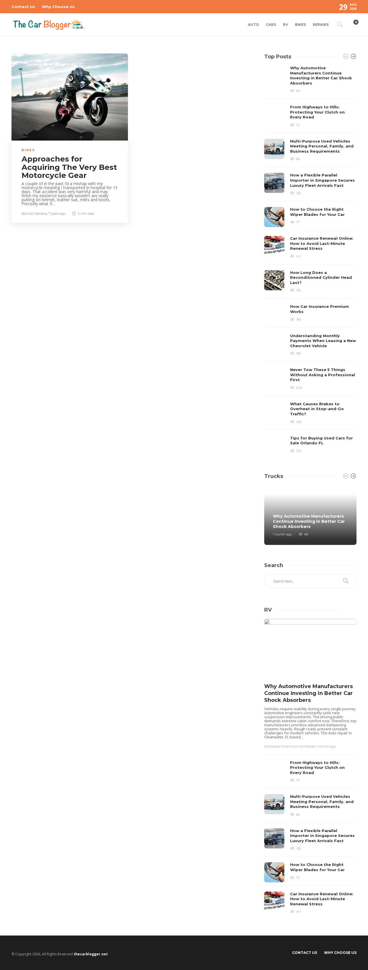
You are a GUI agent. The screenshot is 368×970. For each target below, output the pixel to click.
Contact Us (23, 6)
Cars (271, 24)
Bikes (300, 24)
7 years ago (57, 214)
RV (285, 24)
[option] (310, 261)
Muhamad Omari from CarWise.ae (289, 746)
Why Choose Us (58, 6)
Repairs (321, 24)
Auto (253, 24)
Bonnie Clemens (34, 214)
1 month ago (282, 534)
